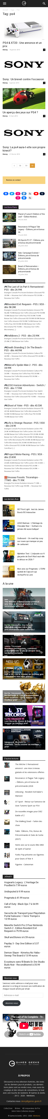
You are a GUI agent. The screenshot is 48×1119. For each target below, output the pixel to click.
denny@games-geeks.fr (31, 1101)
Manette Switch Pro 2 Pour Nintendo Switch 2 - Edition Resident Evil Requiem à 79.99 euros (23, 928)
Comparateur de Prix (32, 1108)
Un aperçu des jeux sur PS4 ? (20, 112)
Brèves (17, 1108)
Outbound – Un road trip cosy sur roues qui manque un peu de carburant (30, 541)
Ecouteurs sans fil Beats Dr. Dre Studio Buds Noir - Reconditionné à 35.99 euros (24, 964)
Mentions (31, 1095)
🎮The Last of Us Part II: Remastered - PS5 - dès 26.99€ (24, 288)
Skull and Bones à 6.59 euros (19, 937)
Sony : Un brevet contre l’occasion (23, 79)
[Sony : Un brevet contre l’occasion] (24, 65)
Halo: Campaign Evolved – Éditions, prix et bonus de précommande (29, 255)
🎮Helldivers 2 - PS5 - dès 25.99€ (21, 335)
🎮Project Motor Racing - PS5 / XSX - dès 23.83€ (23, 456)
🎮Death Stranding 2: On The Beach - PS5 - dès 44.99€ (23, 349)
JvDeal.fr (8, 877)
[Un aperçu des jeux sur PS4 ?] (24, 98)
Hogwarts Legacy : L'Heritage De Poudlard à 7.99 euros (21, 884)
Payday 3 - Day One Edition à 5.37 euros (21, 945)
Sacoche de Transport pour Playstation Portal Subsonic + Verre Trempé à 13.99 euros (24, 916)
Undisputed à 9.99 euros (17, 891)
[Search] (44, 3)
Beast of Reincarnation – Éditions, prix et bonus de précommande (28, 269)
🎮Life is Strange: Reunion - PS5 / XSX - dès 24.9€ (24, 424)
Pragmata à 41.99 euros (16, 897)
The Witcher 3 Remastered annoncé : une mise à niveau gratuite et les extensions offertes (29, 768)
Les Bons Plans (10, 207)
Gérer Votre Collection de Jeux (23, 1111)
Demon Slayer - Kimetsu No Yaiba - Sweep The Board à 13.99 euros (22, 954)
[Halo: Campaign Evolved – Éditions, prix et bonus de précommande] (9, 256)
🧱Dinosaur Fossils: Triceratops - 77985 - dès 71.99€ (21, 479)
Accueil (5, 10)
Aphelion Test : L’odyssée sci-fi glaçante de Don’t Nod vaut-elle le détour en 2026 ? (31, 556)
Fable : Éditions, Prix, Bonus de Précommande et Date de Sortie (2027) (29, 835)
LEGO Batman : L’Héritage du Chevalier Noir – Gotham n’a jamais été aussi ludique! (29, 526)
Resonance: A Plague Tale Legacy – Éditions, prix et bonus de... (31, 229)
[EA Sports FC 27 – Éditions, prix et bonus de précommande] (9, 243)
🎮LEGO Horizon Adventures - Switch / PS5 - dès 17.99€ (24, 387)
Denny (5, 50)
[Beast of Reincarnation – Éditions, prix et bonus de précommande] (9, 269)
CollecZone (8, 1108)
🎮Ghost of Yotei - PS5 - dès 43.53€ (23, 405)
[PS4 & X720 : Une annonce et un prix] (24, 29)
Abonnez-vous (11, 1003)
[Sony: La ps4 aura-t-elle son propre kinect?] (24, 132)
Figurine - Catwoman (24, 864)
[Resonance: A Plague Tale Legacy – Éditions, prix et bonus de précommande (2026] (9, 230)
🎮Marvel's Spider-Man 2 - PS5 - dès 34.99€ (23, 366)
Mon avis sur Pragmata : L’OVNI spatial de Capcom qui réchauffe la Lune (31, 572)
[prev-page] (14, 165)
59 (26, 165)
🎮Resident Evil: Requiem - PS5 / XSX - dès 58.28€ (24, 306)
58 (20, 165)
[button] (4, 3)
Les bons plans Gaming (14, 281)
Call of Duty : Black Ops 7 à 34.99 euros (21, 905)
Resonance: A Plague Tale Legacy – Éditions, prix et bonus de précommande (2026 (29, 782)
